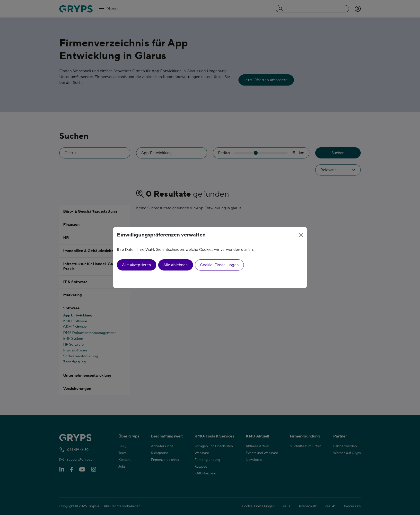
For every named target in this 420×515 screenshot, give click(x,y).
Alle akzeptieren (136, 264)
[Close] (301, 235)
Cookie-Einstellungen (219, 264)
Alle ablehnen (175, 264)
